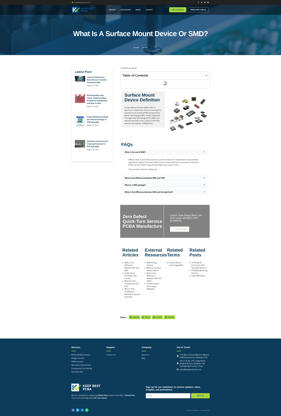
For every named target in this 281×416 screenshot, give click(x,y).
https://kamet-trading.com (147, 169)
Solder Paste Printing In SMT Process (130, 276)
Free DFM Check (198, 276)
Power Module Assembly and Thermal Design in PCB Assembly (97, 119)
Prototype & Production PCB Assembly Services (199, 265)
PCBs (146, 113)
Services (112, 10)
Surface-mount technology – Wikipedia (153, 286)
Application (126, 10)
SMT (142, 115)
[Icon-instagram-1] (201, 2)
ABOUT (138, 10)
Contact (149, 10)
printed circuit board (190, 162)
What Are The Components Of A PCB (131, 284)
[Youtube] (208, 2)
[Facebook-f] (198, 2)
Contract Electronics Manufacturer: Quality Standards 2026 (97, 80)
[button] (206, 75)
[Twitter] (205, 2)
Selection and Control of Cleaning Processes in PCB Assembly (97, 144)
